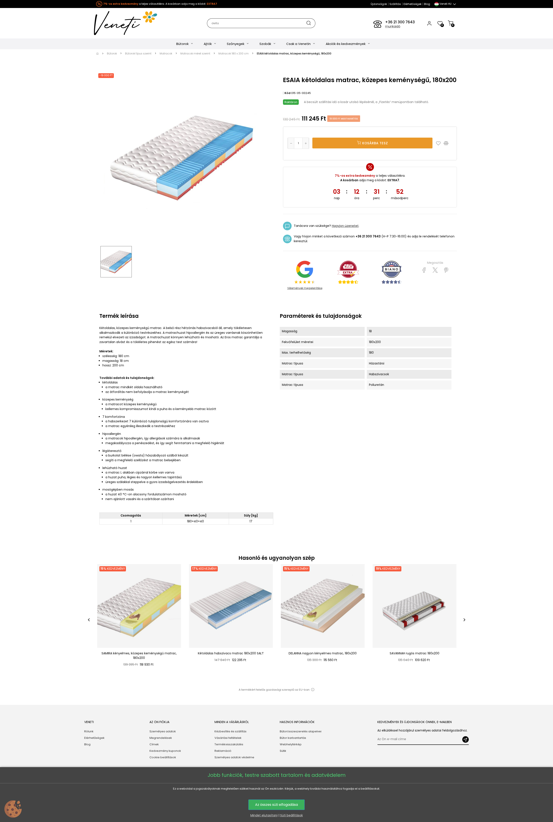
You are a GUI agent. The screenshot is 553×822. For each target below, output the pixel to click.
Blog (427, 4)
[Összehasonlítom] (448, 143)
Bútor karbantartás (293, 738)
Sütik (283, 751)
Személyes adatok (162, 731)
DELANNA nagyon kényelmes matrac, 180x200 (323, 653)
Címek (154, 744)
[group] (139, 620)
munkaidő (392, 26)
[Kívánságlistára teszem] (439, 143)
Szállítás (395, 4)
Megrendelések (160, 738)
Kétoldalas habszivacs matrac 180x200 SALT (231, 653)
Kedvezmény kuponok (165, 751)
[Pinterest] (446, 270)
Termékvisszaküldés (229, 744)
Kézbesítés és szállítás (230, 731)
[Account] (429, 23)
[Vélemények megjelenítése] (348, 272)
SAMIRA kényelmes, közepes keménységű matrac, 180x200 (139, 655)
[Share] (424, 270)
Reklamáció (223, 751)
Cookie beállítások (162, 757)
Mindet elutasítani (264, 815)
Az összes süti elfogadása (276, 804)
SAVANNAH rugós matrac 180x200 (414, 653)
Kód (287, 93)
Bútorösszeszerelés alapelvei (300, 731)
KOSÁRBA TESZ (374, 143)
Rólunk (89, 731)
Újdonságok (379, 4)
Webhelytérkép (291, 744)
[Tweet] (435, 270)
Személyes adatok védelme (234, 757)
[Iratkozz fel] (465, 739)
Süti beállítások (291, 815)
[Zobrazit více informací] (312, 690)
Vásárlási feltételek (228, 738)
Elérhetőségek (412, 4)
